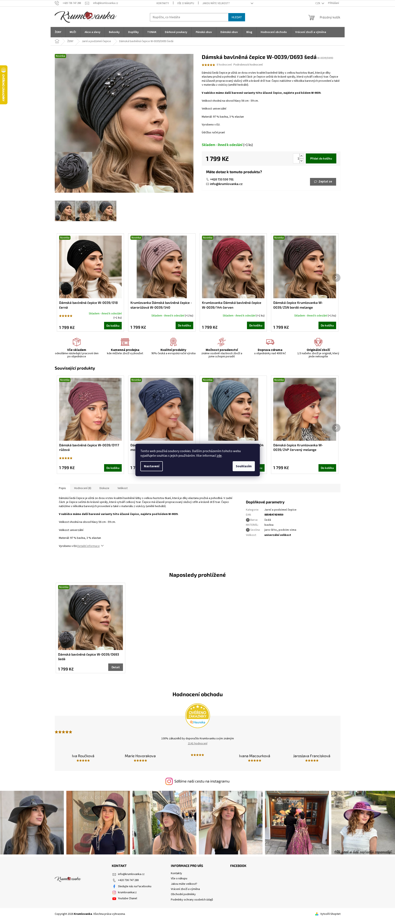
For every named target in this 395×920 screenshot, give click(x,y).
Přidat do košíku (321, 158)
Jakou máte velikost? (216, 3)
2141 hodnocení (197, 743)
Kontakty (163, 3)
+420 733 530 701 (222, 179)
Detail (116, 667)
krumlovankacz (127, 892)
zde (219, 455)
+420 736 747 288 (128, 880)
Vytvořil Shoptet (330, 914)
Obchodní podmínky (183, 894)
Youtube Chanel (127, 898)
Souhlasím (244, 466)
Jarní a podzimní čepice (280, 510)
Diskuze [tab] (104, 488)
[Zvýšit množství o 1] (301, 156)
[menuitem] (58, 32)
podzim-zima (287, 530)
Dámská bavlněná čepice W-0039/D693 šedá (88, 656)
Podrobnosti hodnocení (248, 65)
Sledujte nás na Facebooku (134, 886)
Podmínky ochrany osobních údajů (192, 900)
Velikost (123, 488)
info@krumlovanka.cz (226, 184)
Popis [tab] (62, 488)
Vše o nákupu (185, 3)
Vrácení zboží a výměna (185, 889)
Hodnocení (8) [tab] (82, 488)
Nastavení (151, 466)
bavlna (268, 525)
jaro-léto (270, 530)
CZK (318, 3)
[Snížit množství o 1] (301, 160)
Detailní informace (88, 546)
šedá (267, 520)
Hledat (237, 17)
